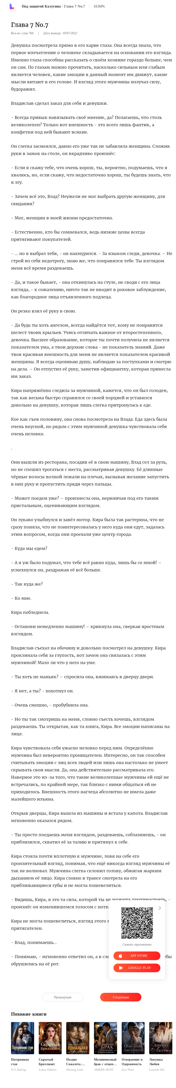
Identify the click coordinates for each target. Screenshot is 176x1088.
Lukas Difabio (48, 1069)
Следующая (121, 997)
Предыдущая (62, 997)
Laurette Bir (156, 1069)
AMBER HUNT (104, 1069)
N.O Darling (18, 1069)
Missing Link (74, 1069)
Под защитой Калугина (41, 6)
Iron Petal (128, 1069)
